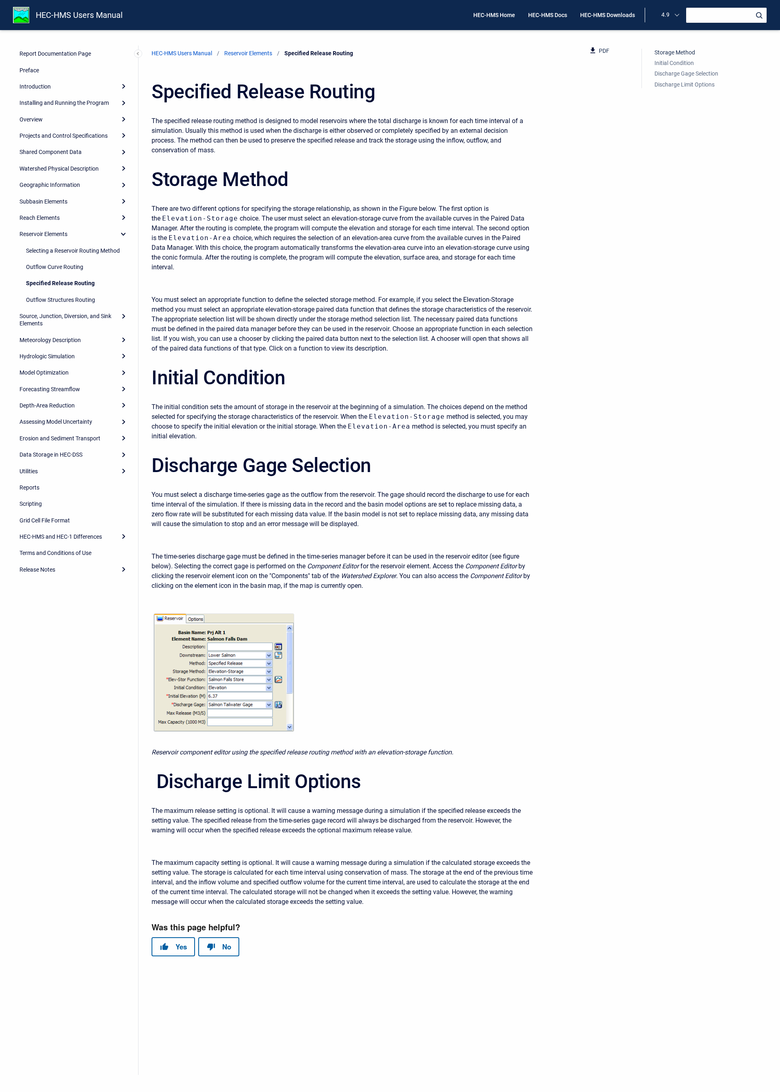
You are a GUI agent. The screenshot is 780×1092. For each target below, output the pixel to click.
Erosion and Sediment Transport (60, 438)
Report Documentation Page (55, 53)
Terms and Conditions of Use (55, 553)
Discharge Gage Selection (686, 73)
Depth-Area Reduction (47, 405)
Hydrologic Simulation (47, 356)
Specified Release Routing (60, 283)
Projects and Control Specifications (64, 135)
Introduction (35, 86)
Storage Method (674, 52)
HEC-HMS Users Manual (79, 15)
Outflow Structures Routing (60, 300)
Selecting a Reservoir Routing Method (73, 250)
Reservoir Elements (43, 234)
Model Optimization (44, 372)
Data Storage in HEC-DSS (51, 454)
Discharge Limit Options (684, 84)
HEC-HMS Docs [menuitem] (547, 15)
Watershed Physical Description (59, 168)
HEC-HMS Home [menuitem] (494, 15)
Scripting (31, 503)
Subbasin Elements (43, 201)
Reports (29, 487)
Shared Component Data (51, 152)
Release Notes (37, 569)
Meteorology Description (50, 340)
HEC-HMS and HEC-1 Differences (61, 536)
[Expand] (123, 86)
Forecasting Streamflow (50, 389)
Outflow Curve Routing (54, 267)
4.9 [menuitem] (665, 14)
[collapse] (123, 234)
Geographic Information (50, 185)
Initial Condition (674, 63)
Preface (29, 70)
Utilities (29, 471)
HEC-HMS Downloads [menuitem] (607, 15)
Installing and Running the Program (64, 103)
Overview (31, 119)
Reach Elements (40, 217)
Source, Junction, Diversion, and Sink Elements (65, 320)
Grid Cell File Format (45, 520)
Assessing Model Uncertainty (56, 421)
